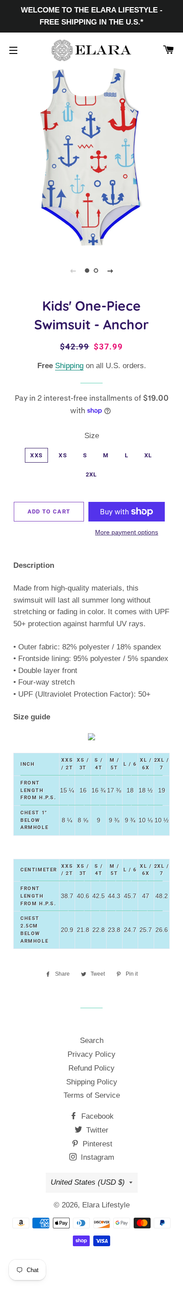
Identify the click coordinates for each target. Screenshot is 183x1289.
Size (91, 435)
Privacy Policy (91, 1054)
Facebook (96, 1116)
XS (63, 455)
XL (148, 455)
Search (91, 1040)
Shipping (69, 365)
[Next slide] (110, 270)
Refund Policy (91, 1068)
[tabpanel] (91, 158)
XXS (36, 455)
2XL (91, 474)
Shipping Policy (91, 1082)
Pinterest (96, 1144)
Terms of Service (92, 1095)
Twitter (96, 1130)
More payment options (126, 532)
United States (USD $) (88, 1182)
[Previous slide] (73, 270)
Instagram (96, 1157)
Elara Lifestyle (106, 1205)
